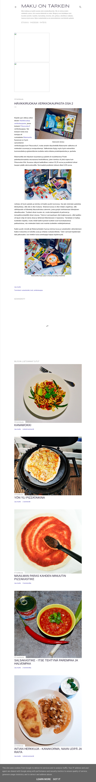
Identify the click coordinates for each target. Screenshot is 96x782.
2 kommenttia (27, 668)
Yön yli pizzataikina (29, 497)
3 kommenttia (27, 583)
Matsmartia (27, 137)
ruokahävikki (26, 290)
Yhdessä (34, 22)
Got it (57, 779)
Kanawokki (22, 425)
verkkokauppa (38, 290)
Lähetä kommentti (28, 429)
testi (31, 290)
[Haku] (80, 6)
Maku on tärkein (45, 6)
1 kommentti (26, 502)
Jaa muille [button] (17, 287)
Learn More (43, 779)
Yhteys (43, 22)
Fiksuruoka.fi (25, 126)
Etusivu (25, 22)
